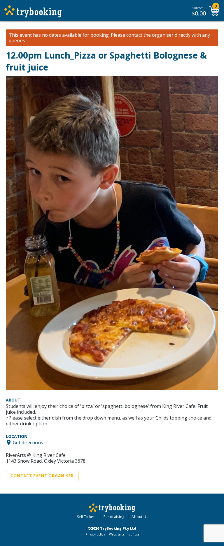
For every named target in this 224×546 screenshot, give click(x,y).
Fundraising (114, 516)
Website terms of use (124, 534)
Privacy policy (95, 534)
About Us (140, 516)
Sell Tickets (87, 516)
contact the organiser (150, 35)
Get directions (28, 442)
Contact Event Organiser (42, 475)
